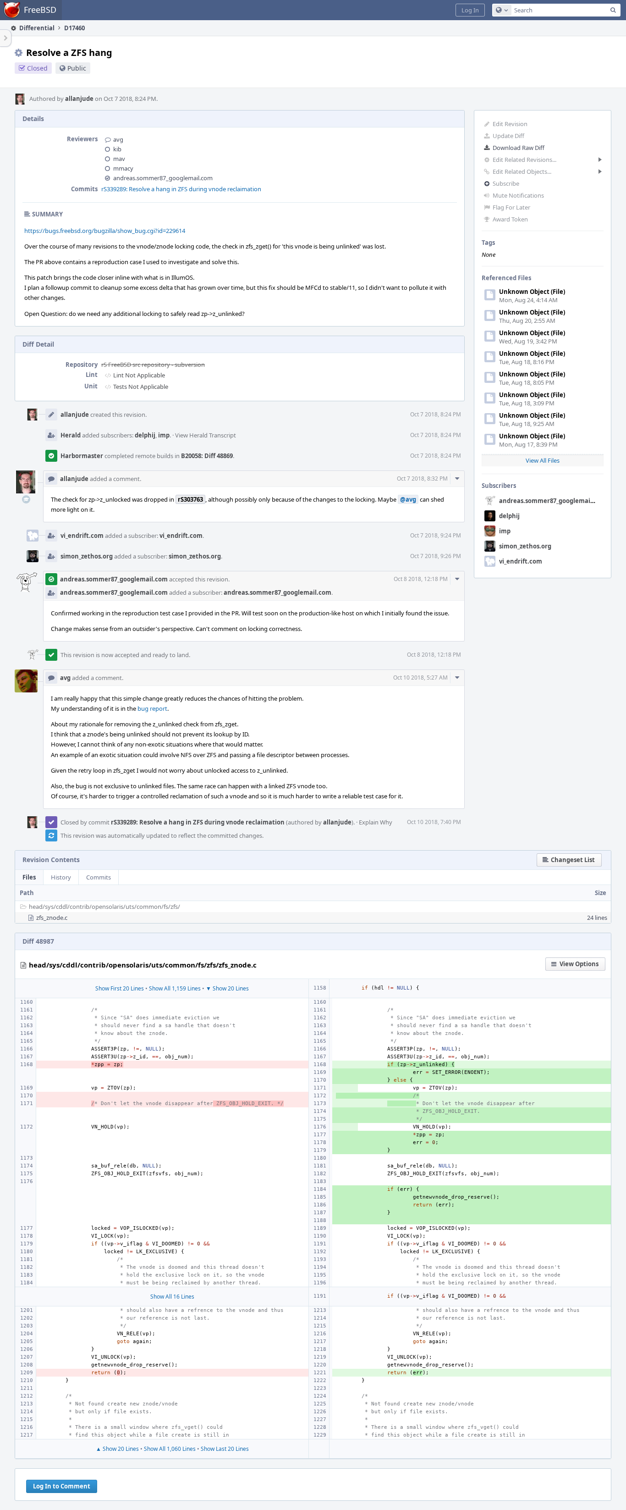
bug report (152, 708)
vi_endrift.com (520, 561)
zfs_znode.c (51, 917)
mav (119, 159)
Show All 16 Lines (172, 1296)
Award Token (510, 219)
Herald (70, 435)
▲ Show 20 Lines (117, 1449)
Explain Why (375, 822)
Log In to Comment (61, 1486)
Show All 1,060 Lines (170, 1449)
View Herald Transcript (205, 435)
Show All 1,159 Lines (175, 988)
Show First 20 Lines (119, 988)
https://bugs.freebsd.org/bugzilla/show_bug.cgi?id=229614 (104, 231)
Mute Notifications (518, 195)
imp (505, 531)
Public (76, 68)
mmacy (123, 168)
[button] (470, 10)
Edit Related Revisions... (524, 159)
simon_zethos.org (525, 546)
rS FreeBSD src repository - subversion (153, 364)
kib (117, 149)
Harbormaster (81, 456)
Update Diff (508, 136)
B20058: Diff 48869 (207, 456)
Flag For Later (511, 207)
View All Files (543, 460)
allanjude (79, 98)
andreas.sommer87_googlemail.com (553, 501)
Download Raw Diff (518, 148)
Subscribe (506, 183)
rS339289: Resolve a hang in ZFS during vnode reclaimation (181, 189)
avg (118, 139)
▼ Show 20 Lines (227, 988)
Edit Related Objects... (522, 171)
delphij (509, 516)
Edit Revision (510, 124)
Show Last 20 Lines (225, 1449)
